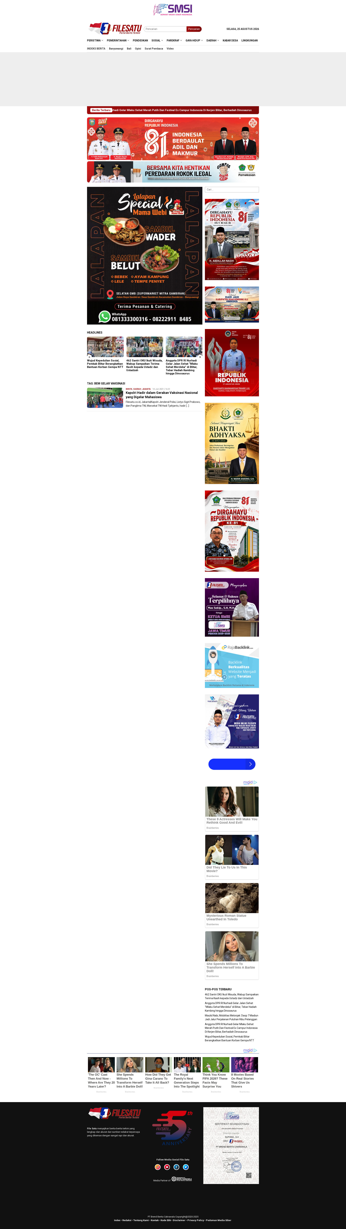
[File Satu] (115, 28)
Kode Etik (166, 1220)
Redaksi (126, 1220)
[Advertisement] (173, 79)
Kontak (155, 1220)
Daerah (137, 389)
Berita (129, 389)
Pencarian (194, 29)
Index (117, 1220)
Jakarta (146, 389)
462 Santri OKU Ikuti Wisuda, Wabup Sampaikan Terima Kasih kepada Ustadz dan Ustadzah (105, 365)
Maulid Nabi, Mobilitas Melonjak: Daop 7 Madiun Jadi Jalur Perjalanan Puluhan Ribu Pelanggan (182, 365)
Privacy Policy (195, 1220)
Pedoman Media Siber (218, 1220)
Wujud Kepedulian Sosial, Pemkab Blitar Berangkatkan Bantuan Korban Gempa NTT (191, 110)
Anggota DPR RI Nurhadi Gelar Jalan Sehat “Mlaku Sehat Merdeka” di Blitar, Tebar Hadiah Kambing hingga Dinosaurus (142, 367)
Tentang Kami (141, 1220)
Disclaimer (179, 1220)
